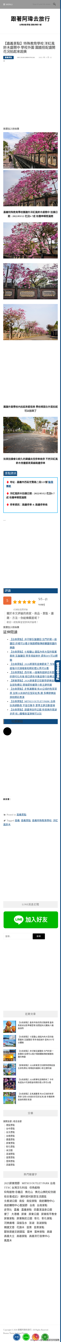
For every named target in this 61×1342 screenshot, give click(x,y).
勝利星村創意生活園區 (33, 1196)
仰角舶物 (34, 1187)
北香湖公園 (10, 1201)
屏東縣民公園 (24, 1218)
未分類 (9, 1150)
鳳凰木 (8, 1240)
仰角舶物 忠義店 (13, 1192)
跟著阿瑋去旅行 (30, 19)
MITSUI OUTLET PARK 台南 (38, 1183)
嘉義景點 (8, 57)
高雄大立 (9, 1236)
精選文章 (9, 1227)
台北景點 (10, 1132)
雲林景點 (10, 1161)
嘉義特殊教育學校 (42, 820)
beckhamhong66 (26, 57)
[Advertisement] (30, 97)
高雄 (49, 1231)
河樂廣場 (9, 1223)
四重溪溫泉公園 (43, 1209)
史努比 (8, 1209)
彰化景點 (10, 1146)
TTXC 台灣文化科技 (15, 1187)
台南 (32, 1205)
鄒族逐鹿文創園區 (14, 1231)
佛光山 (29, 1192)
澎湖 (31, 1223)
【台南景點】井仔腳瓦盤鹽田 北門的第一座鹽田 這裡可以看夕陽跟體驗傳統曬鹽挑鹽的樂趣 (33, 643)
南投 (21, 1201)
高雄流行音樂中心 (39, 1236)
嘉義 (17, 820)
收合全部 (17, 1121)
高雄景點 (10, 1165)
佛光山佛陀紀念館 (45, 1192)
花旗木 (20, 1227)
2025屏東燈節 (12, 1183)
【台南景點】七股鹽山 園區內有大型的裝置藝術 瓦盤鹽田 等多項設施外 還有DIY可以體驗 (34, 655)
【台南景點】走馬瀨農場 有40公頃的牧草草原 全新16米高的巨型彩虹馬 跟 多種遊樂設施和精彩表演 (33, 693)
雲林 (29, 1231)
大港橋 (15, 1214)
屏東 (24, 1214)
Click (57, 671)
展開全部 (7, 1121)
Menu (9, 4)
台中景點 (10, 1128)
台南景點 (10, 1136)
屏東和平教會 (49, 1214)
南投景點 (10, 1125)
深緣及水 (22, 1223)
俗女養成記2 (11, 1196)
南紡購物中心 (47, 1201)
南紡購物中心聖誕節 (15, 1205)
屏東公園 (34, 1214)
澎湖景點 (10, 1154)
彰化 (37, 1218)
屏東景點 (10, 1143)
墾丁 (6, 1214)
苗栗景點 (10, 1157)
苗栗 (29, 1227)
